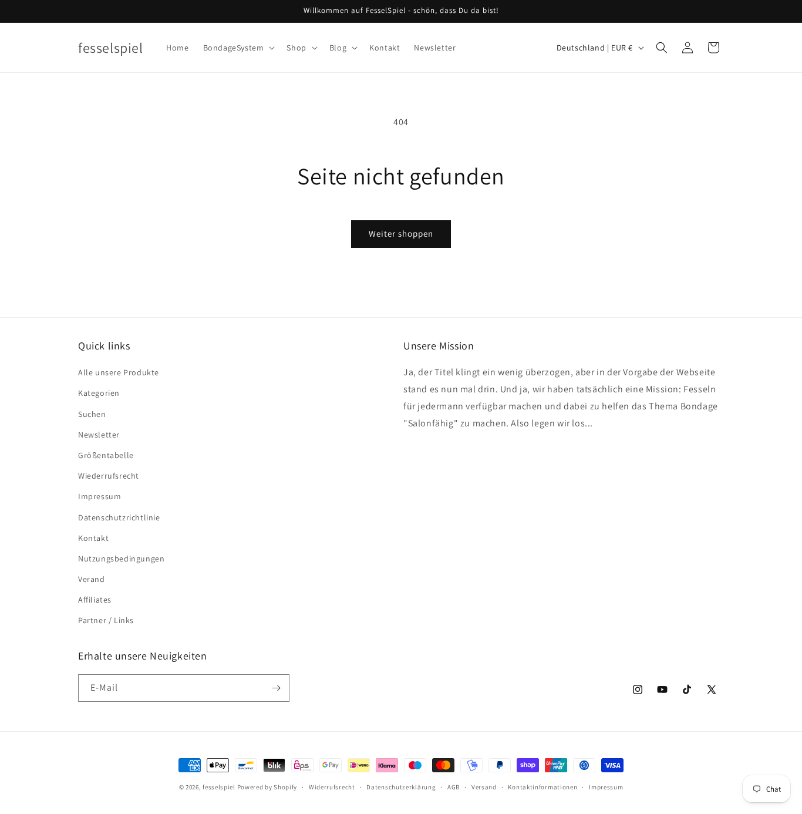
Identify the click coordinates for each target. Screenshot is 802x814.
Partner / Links (106, 620)
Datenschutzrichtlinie (119, 517)
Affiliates (95, 599)
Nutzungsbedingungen (121, 558)
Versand (484, 787)
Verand (91, 579)
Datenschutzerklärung (401, 787)
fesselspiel (219, 787)
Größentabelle (106, 455)
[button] (238, 47)
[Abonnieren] (276, 688)
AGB (453, 787)
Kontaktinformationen (542, 787)
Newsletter (99, 434)
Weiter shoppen (401, 233)
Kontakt (93, 538)
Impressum (99, 496)
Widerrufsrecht (332, 787)
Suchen (92, 414)
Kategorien (99, 393)
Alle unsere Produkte (118, 372)
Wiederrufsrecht (108, 475)
